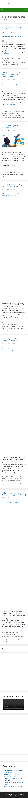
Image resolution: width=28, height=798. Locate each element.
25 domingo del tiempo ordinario (13, 326)
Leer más (6, 53)
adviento (6, 636)
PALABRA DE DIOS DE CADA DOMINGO (13, 111)
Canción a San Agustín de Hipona (12, 786)
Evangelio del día (16, 480)
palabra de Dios (10, 328)
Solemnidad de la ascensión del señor (13, 117)
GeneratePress (14, 795)
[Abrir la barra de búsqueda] (26, 10)
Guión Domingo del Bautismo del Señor (14, 126)
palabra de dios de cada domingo (13, 62)
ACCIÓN (6, 109)
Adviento (11, 632)
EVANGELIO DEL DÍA (15, 109)
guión (3, 328)
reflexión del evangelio (8, 485)
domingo (18, 113)
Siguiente (9, 649)
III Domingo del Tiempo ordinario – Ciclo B (11, 339)
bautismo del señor (9, 172)
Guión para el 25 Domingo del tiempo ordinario (12, 185)
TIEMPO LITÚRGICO (10, 634)
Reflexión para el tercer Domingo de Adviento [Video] (14, 494)
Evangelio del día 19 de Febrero (11, 28)
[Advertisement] (14, 674)
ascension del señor (9, 113)
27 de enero (7, 480)
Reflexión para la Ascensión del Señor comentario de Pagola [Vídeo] (13, 74)
